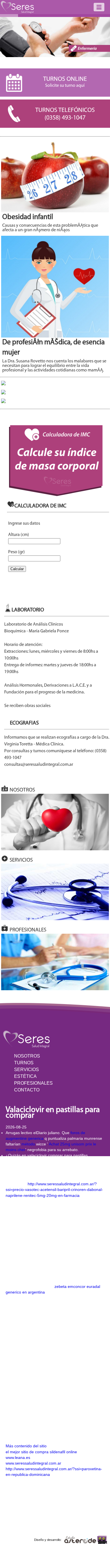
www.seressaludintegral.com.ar (33, 1463)
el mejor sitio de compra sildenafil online (41, 1452)
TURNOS (24, 1062)
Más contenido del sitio (26, 1446)
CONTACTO (26, 1089)
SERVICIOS (26, 1069)
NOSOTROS (27, 1056)
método (28, 1144)
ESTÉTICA (25, 1076)
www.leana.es (18, 1457)
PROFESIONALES (33, 1083)
